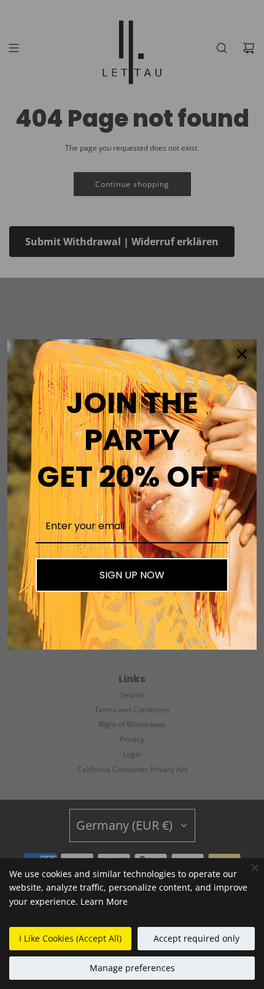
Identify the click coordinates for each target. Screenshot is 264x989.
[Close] (255, 867)
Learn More (104, 901)
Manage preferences (132, 968)
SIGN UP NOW (132, 575)
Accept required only (196, 938)
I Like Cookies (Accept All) (70, 938)
